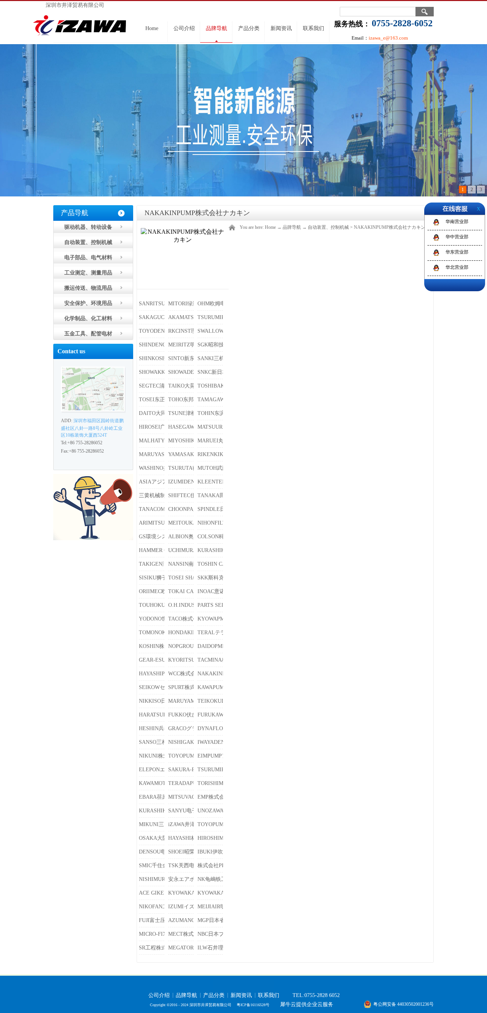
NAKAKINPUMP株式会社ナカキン (389, 227)
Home (151, 28)
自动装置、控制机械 (328, 227)
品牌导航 (292, 227)
